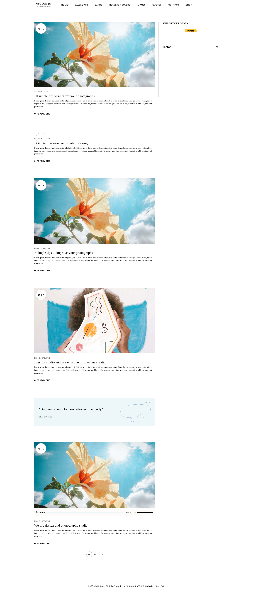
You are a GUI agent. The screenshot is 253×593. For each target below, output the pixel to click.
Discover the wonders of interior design (61, 143)
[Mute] (134, 512)
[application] (94, 513)
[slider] (145, 512)
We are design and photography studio (60, 525)
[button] (41, 54)
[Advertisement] (190, 78)
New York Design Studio (144, 586)
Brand (46, 92)
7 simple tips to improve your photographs (63, 253)
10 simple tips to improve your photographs (64, 96)
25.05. (41, 28)
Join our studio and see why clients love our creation (70, 362)
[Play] (37, 512)
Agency (38, 92)
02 (95, 554)
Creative (46, 248)
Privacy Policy (160, 586)
